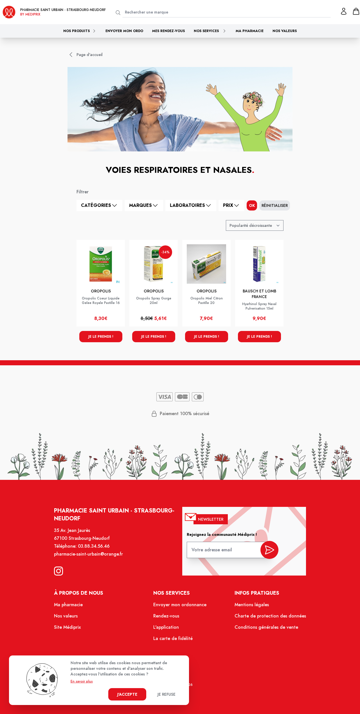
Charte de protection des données (270, 616)
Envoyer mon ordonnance (179, 604)
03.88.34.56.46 (94, 546)
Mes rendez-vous (168, 30)
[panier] (356, 11)
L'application (166, 627)
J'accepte (127, 694)
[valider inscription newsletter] (269, 550)
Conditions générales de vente (266, 627)
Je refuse (167, 694)
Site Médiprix (67, 627)
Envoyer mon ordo (124, 30)
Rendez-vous (166, 616)
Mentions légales (252, 604)
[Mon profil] (344, 11)
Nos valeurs (285, 30)
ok (252, 205)
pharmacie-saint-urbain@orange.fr (88, 554)
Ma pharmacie (250, 30)
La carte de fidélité (173, 638)
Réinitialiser (275, 205)
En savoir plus (82, 681)
